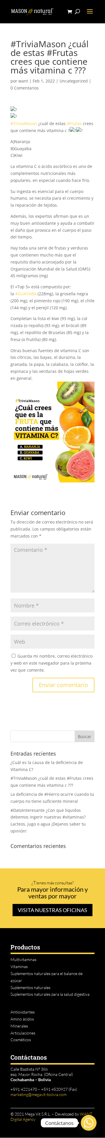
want (23, 81)
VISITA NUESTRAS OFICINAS (52, 910)
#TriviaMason (23, 123)
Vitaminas (19, 966)
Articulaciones (22, 1032)
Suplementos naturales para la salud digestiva (50, 994)
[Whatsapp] (89, 1123)
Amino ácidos (22, 1018)
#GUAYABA (25, 293)
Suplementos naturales (30, 987)
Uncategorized (74, 81)
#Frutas (74, 123)
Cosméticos (20, 1039)
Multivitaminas (23, 959)
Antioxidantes (22, 1011)
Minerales (19, 1025)
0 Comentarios (24, 88)
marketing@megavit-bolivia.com (38, 1094)
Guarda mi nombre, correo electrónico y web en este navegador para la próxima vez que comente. (51, 663)
